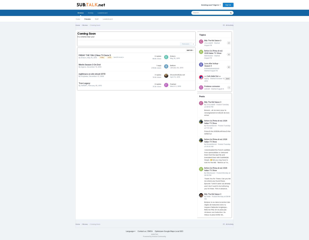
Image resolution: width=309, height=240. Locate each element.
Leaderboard (108, 19)
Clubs (78, 19)
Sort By (190, 50)
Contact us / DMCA (145, 231)
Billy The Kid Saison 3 (212, 40)
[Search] (231, 13)
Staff (96, 19)
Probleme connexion (212, 86)
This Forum (221, 13)
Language (130, 231)
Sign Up (228, 5)
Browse (81, 13)
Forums (87, 19)
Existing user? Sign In (210, 5)
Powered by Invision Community (154, 236)
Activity (90, 13)
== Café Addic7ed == (212, 76)
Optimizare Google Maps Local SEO (169, 231)
